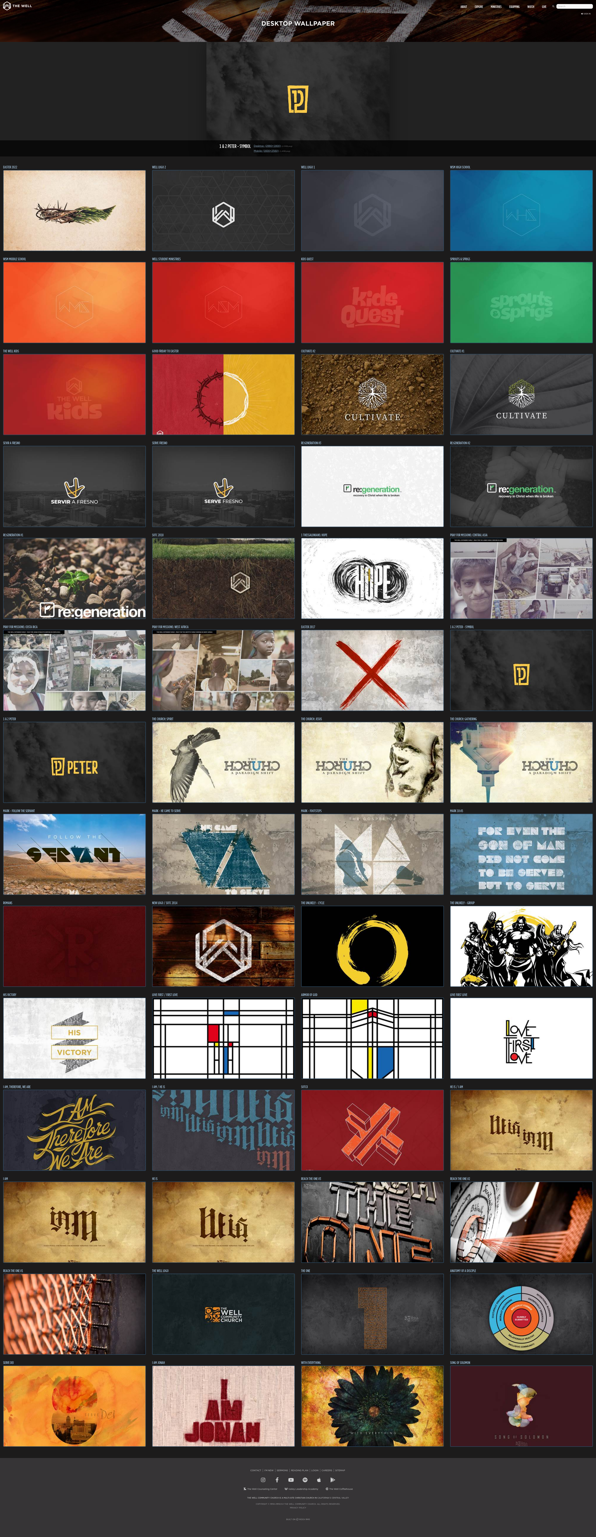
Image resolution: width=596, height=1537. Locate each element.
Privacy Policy (298, 1507)
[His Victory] (74, 1038)
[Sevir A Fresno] (74, 486)
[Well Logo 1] (372, 210)
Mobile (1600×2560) (266, 151)
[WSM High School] (521, 210)
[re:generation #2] (521, 486)
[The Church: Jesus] (372, 762)
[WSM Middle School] (74, 302)
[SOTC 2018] (223, 578)
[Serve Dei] (74, 1406)
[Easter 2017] (372, 670)
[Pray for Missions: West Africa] (223, 670)
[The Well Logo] (223, 1314)
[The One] (372, 1314)
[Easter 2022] (74, 210)
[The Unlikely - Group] (521, 946)
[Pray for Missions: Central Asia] (521, 578)
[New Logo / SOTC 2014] (223, 946)
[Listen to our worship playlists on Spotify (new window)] (305, 1480)
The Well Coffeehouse (341, 1489)
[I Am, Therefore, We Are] (74, 1130)
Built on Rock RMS (298, 1519)
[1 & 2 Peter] (74, 762)
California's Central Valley (333, 1497)
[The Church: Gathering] (521, 762)
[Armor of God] (372, 1038)
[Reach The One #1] (74, 1314)
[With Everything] (372, 1406)
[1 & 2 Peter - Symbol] (521, 670)
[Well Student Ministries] (223, 302)
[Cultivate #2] (372, 394)
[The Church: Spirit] (223, 762)
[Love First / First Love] (223, 1038)
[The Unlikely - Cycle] (372, 946)
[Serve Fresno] (223, 486)
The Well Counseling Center (262, 1489)
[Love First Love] (521, 1038)
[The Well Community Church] (17, 5)
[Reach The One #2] (521, 1222)
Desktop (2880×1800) (267, 146)
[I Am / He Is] (223, 1130)
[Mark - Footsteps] (372, 854)
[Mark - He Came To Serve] (223, 854)
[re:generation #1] (74, 578)
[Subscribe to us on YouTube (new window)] (291, 1480)
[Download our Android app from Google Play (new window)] (333, 1480)
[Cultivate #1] (521, 394)
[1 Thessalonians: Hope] (372, 578)
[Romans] (74, 946)
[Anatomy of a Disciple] (521, 1314)
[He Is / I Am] (521, 1130)
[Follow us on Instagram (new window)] (263, 1480)
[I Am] (74, 1222)
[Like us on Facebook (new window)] (277, 1480)
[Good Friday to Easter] (223, 394)
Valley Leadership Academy (303, 1489)
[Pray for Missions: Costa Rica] (74, 670)
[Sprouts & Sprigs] (521, 302)
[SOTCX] (372, 1130)
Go (554, 7)
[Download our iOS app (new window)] (319, 1480)
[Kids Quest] (372, 302)
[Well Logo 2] (223, 210)
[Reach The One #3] (372, 1222)
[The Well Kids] (74, 394)
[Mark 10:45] (521, 854)
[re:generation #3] (372, 486)
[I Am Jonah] (223, 1406)
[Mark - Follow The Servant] (74, 854)
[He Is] (223, 1222)
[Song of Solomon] (521, 1406)
